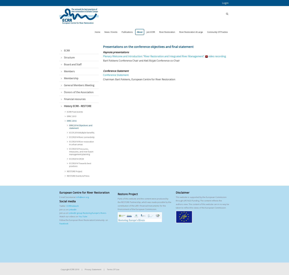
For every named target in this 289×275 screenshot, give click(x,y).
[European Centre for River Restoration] (79, 14)
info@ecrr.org (82, 197)
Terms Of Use (113, 269)
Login (225, 3)
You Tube (82, 216)
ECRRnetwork (73, 206)
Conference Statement (116, 75)
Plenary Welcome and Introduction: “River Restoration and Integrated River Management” (153, 56)
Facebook (63, 223)
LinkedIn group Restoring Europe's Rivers (87, 213)
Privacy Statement (93, 269)
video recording (217, 56)
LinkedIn (72, 209)
